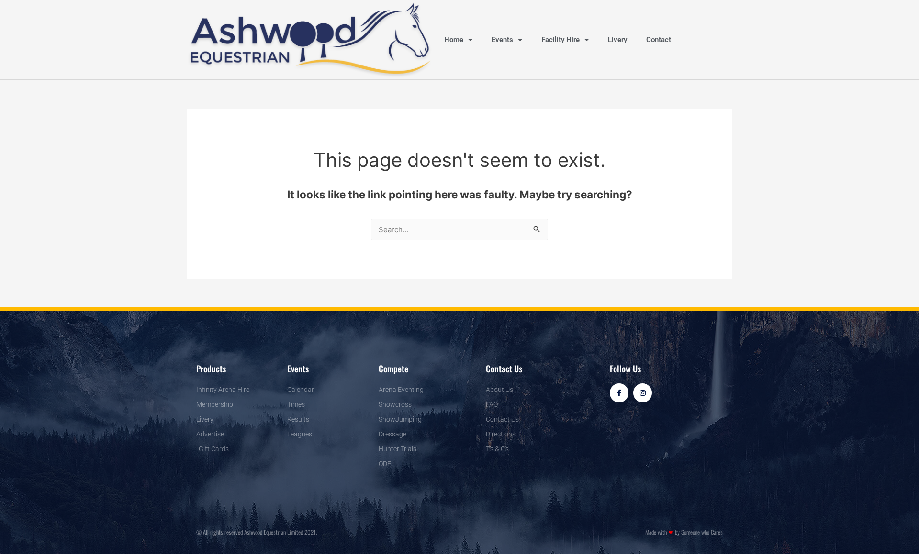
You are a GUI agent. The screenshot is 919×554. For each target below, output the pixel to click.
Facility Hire (560, 39)
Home (453, 39)
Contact (658, 39)
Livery (617, 39)
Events (502, 39)
